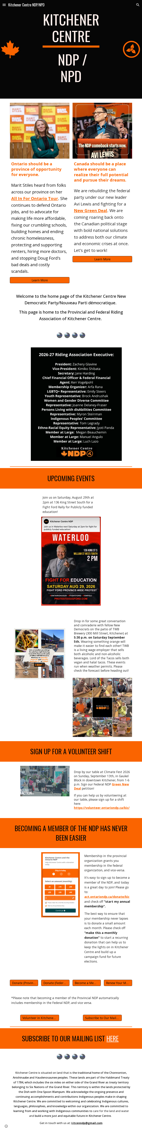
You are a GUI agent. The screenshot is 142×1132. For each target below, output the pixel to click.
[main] (71, 49)
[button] (4, 4)
